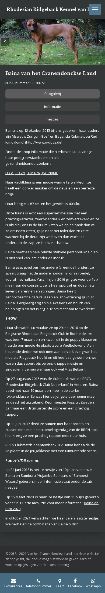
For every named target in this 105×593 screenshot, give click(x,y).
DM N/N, (35, 172)
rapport (55, 435)
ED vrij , (22, 172)
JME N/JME (50, 172)
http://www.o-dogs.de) (44, 142)
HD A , (10, 172)
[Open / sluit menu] (95, 9)
